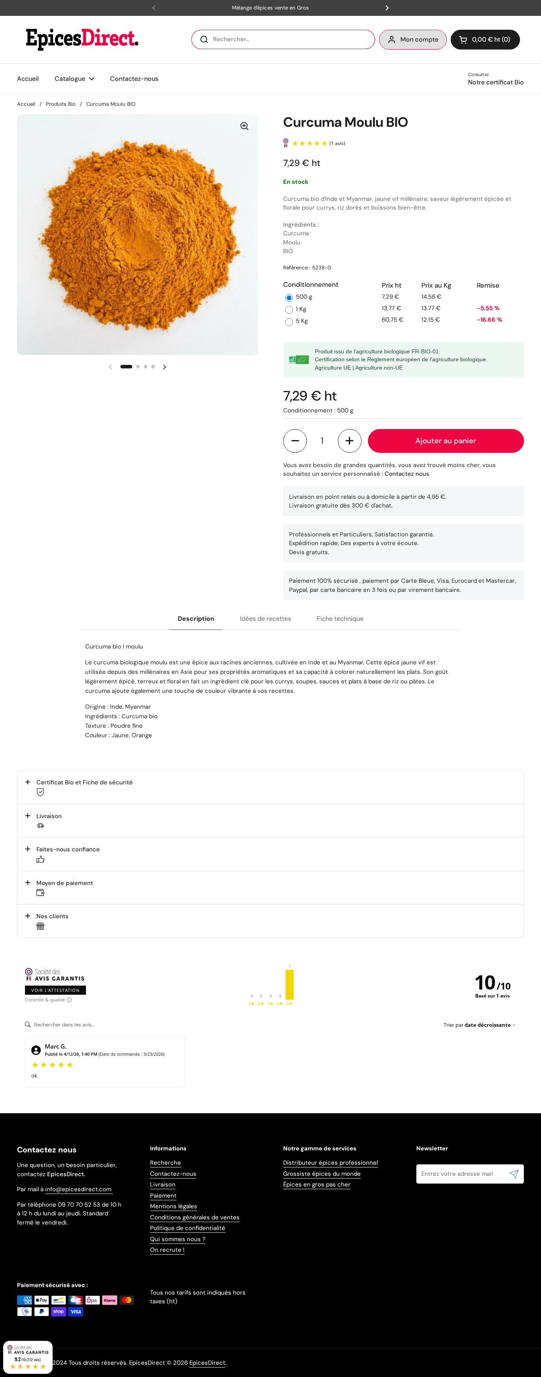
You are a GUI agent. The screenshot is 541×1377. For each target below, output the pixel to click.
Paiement (163, 1196)
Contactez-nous (173, 1174)
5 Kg (302, 321)
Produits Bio (61, 104)
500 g (304, 297)
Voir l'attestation (55, 990)
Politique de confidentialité (187, 1228)
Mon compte (419, 39)
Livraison (162, 1184)
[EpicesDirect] (80, 39)
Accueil (26, 104)
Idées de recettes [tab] (265, 618)
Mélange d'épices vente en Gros (270, 8)
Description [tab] (196, 618)
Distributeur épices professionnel (330, 1163)
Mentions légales (173, 1206)
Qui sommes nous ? (178, 1239)
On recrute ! (167, 1250)
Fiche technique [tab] (340, 618)
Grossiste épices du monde (322, 1174)
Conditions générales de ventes (195, 1217)
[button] (485, 40)
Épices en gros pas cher (317, 1184)
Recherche (165, 1163)
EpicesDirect (207, 1363)
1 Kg (301, 309)
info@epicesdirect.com (79, 1189)
